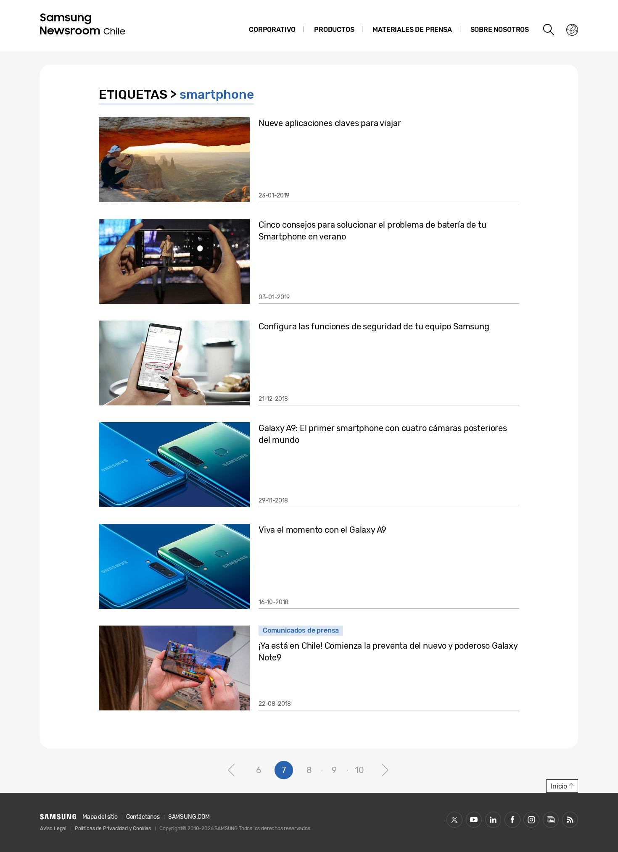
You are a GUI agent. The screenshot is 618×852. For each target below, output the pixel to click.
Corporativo (272, 30)
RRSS (570, 820)
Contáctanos (143, 816)
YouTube (474, 820)
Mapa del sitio (99, 816)
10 (359, 770)
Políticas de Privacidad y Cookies (113, 828)
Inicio (559, 786)
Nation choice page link (572, 29)
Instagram (531, 820)
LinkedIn (493, 820)
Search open (549, 29)
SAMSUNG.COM (189, 816)
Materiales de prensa (412, 30)
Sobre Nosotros (499, 30)
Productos (334, 30)
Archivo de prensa (551, 820)
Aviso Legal (53, 828)
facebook (512, 820)
